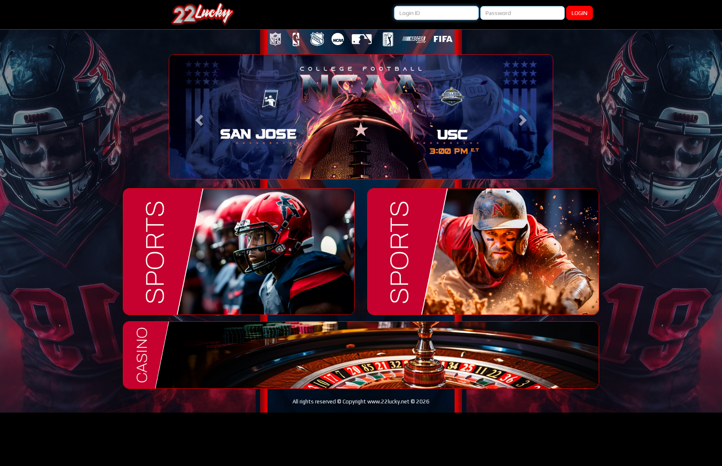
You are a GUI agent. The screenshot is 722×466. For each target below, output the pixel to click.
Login (579, 13)
